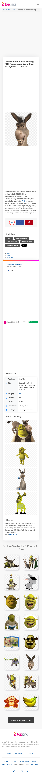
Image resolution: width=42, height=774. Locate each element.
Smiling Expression (12, 245)
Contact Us (13, 534)
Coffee (11, 270)
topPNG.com (33, 764)
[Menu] (38, 4)
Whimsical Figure (27, 242)
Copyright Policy (20, 753)
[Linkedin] (27, 771)
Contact (31, 753)
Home (7, 10)
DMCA (33, 761)
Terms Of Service (10, 761)
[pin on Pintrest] (16, 557)
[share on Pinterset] (29, 222)
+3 (24, 245)
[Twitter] (13, 771)
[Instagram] (22, 771)
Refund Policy (7, 764)
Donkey (9, 238)
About (9, 753)
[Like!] (12, 222)
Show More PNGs (19, 720)
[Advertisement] (21, 35)
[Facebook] (20, 222)
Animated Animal (12, 242)
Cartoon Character (22, 238)
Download (34, 322)
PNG (14, 10)
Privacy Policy (24, 761)
